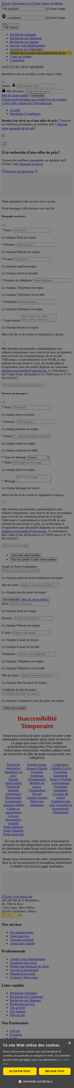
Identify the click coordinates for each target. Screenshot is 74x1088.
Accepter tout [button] (19, 1071)
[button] (37, 1081)
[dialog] (37, 1063)
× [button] (69, 1043)
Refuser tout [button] (55, 1071)
